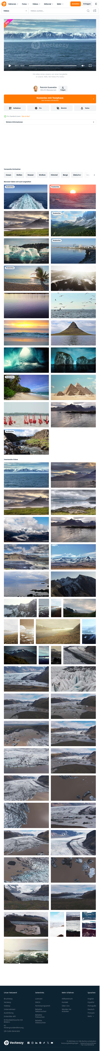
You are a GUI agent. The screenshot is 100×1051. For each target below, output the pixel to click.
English (89, 997)
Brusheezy (8, 997)
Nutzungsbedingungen (67, 1042)
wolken (42, 174)
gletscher (77, 174)
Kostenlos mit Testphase (50, 98)
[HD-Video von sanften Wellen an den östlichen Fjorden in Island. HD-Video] (26, 583)
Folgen (62, 90)
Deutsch (89, 1008)
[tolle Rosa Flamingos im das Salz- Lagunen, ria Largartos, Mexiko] (26, 413)
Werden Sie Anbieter (66, 1009)
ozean (8, 174)
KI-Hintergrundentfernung (14, 1025)
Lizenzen (38, 997)
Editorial (47, 4)
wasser (31, 174)
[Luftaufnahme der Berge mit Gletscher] (89, 923)
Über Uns (66, 1004)
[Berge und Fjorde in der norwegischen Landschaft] (20, 654)
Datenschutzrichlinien (86, 1042)
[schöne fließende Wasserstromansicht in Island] (26, 441)
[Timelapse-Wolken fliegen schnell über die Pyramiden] (73, 386)
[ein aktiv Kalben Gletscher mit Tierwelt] (27, 630)
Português (90, 1004)
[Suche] (88, 10)
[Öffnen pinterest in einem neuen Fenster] (40, 1042)
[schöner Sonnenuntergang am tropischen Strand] (26, 277)
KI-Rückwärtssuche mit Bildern (13, 1020)
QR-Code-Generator (12, 1030)
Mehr (59, 4)
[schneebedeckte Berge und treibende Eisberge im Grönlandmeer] (44, 607)
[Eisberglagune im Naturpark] (26, 250)
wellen (19, 174)
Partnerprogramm (42, 1004)
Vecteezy (7, 1001)
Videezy (7, 1004)
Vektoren (12, 4)
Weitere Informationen (14, 121)
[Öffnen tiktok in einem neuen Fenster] (44, 1042)
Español (89, 1001)
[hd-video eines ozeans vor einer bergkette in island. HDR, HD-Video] (26, 474)
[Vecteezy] (3, 3)
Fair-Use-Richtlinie (85, 1044)
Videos (35, 4)
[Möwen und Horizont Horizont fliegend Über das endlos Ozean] (73, 304)
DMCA (37, 1001)
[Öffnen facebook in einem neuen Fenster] (29, 1042)
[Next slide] (90, 174)
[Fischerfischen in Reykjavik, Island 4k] (73, 250)
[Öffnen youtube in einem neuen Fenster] (52, 1042)
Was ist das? (26, 116)
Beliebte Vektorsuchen (40, 1009)
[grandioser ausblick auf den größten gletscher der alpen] (73, 923)
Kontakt (65, 1001)
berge (65, 174)
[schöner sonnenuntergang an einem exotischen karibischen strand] (26, 332)
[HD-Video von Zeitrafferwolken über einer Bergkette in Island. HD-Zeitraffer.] (79, 607)
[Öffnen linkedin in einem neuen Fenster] (36, 1042)
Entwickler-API (10, 1015)
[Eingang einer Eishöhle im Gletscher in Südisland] (26, 359)
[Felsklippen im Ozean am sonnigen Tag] (73, 359)
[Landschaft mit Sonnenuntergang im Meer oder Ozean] (72, 196)
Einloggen (87, 4)
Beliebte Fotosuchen (40, 1015)
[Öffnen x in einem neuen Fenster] (48, 1042)
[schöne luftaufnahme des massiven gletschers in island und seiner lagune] (44, 654)
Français (89, 1012)
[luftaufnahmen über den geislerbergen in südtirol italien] (73, 222)
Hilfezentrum (67, 997)
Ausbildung (8, 1012)
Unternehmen (9, 1008)
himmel (54, 174)
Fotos (24, 4)
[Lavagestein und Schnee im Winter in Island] (73, 277)
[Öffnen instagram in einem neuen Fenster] (32, 1042)
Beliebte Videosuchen (40, 1020)
